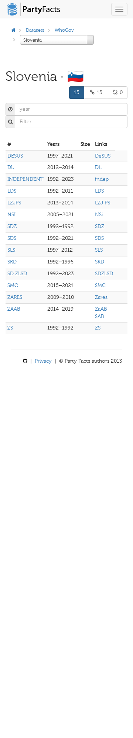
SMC (12, 285)
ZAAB (13, 309)
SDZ (12, 226)
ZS (10, 328)
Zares (101, 297)
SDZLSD (104, 273)
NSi (99, 214)
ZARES (14, 297)
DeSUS (102, 156)
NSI (11, 214)
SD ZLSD (17, 273)
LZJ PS (102, 203)
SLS (11, 250)
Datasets (35, 30)
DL (10, 167)
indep (102, 179)
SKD (12, 262)
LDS (11, 191)
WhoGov (64, 30)
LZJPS (14, 203)
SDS (11, 238)
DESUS (15, 156)
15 (76, 92)
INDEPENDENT (25, 179)
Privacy (43, 361)
